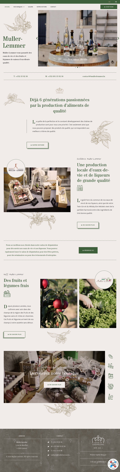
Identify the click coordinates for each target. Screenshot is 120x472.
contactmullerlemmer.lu (93, 76)
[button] (37, 38)
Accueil (7, 7)
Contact (53, 7)
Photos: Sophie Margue (98, 454)
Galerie (30, 7)
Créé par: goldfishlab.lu (98, 461)
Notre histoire (42, 7)
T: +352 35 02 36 (21, 76)
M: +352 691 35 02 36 (54, 76)
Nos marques (18, 7)
